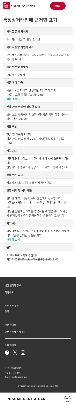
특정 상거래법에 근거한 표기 (16, 377)
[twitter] (15, 352)
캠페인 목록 (13, 99)
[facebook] (7, 352)
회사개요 (9, 292)
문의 (7, 311)
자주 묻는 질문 (12, 305)
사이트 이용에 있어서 (13, 367)
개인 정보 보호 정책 (12, 372)
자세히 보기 (13, 239)
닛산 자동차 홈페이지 (15, 331)
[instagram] (23, 352)
